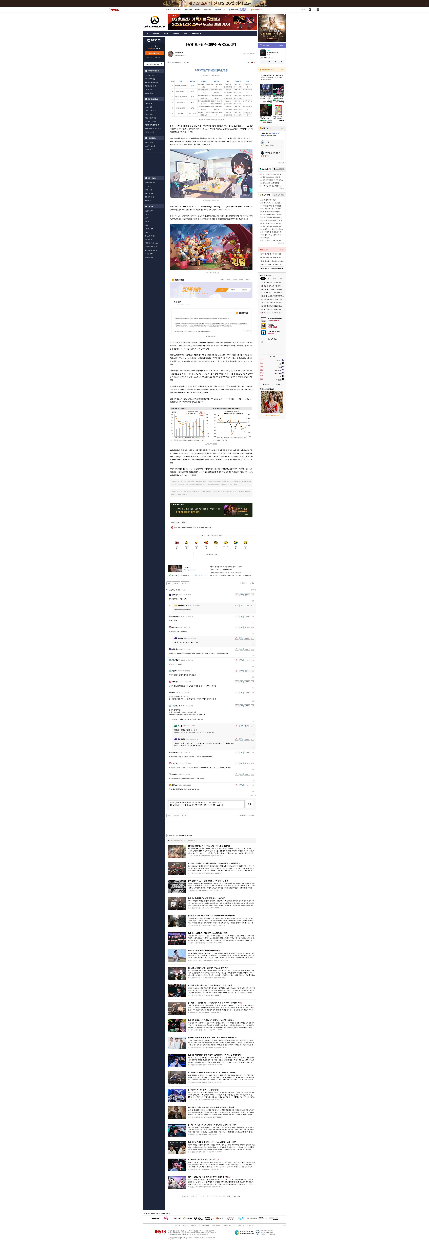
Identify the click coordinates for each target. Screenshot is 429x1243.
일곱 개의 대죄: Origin (151, 243)
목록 (169, 583)
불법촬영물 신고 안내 (229, 1225)
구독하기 (174, 575)
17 (250, 62)
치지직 (147, 214)
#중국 (177, 522)
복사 (188, 62)
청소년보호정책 (216, 1225)
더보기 (278, 384)
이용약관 (193, 1225)
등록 (249, 804)
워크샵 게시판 (149, 114)
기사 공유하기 (210, 554)
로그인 (303, 10)
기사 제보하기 (202, 575)
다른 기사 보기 (187, 575)
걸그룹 (147, 222)
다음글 (175, 583)
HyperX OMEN (150, 236)
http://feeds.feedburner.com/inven (183, 835)
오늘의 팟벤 (148, 190)
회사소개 (177, 1225)
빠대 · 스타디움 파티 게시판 (153, 128)
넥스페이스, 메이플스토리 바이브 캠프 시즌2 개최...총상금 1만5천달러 (232, 575)
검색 (162, 64)
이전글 (184, 583)
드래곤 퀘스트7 (149, 254)
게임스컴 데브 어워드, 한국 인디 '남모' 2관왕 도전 (225, 572)
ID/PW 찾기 (158, 58)
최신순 (183, 590)
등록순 (178, 590)
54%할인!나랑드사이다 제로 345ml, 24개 (272, 268)
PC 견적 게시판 (149, 197)
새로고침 (253, 590)
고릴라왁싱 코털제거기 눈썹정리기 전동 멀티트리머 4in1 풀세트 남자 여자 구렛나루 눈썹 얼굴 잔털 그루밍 (272, 265)
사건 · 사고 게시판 (150, 121)
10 (219, 1196)
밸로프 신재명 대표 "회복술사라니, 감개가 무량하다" (226, 567)
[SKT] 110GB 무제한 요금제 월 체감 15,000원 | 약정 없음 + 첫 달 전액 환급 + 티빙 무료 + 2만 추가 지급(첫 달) (272, 257)
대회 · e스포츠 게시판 (151, 82)
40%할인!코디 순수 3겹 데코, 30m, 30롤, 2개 (272, 261)
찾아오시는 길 (242, 1225)
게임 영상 (148, 232)
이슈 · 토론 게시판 (150, 118)
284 (224, 1196)
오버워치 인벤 (156, 40)
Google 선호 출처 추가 (176, 62)
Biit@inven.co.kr (180, 55)
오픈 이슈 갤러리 (150, 183)
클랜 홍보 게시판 (150, 132)
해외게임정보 (149, 229)
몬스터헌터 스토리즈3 (151, 247)
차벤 (146, 218)
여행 (146, 225)
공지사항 (251, 1225)
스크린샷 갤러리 (150, 146)
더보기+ (281, 45)
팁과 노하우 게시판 (150, 86)
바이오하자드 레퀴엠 (151, 250)
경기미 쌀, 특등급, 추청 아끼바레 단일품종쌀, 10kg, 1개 (272, 254)
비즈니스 (185, 1225)
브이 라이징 (148, 239)
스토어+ (282, 70)
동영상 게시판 (149, 150)
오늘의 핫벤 (148, 186)
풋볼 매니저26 (149, 257)
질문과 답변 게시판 (150, 111)
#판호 (184, 522)
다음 (228, 1196)
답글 (253, 601)
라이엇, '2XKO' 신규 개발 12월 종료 (221, 570)
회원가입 (149, 58)
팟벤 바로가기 (149, 211)
